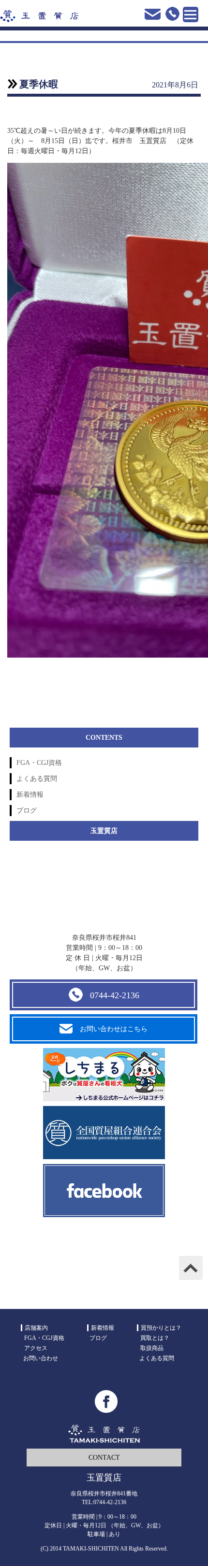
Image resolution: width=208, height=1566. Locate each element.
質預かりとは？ (161, 1327)
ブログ (26, 810)
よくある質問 (36, 778)
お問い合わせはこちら (114, 1029)
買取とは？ (154, 1338)
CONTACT (104, 1457)
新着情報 (30, 794)
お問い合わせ (40, 1358)
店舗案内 (36, 1327)
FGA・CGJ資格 (39, 762)
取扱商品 (151, 1348)
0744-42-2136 (114, 995)
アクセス (35, 1348)
